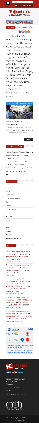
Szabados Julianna (22, 82)
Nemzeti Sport (13, 67)
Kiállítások (9, 213)
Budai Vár (21, 36)
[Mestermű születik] (19, 110)
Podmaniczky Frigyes (22, 71)
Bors (14, 36)
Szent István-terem (15, 85)
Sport (7, 227)
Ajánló (8, 103)
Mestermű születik (14, 121)
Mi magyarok (24, 64)
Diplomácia (9, 195)
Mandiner (10, 60)
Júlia (8, 124)
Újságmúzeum (13, 89)
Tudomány (9, 235)
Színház (8, 231)
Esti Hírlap (26, 39)
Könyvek (14, 103)
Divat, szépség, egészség (13, 198)
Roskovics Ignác (13, 74)
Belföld (8, 191)
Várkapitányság (13, 92)
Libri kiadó (25, 53)
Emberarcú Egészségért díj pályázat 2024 (18, 171)
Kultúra (8, 224)
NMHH (12, 246)
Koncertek (9, 216)
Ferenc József (12, 43)
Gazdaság (9, 205)
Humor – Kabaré (11, 209)
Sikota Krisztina (13, 78)
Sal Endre (26, 74)
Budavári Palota (13, 39)
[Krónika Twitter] (21, 373)
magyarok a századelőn (17, 57)
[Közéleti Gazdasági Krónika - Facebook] (8, 373)
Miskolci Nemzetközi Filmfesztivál (16, 152)
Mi (15, 64)
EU (7, 202)
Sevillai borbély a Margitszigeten (15, 168)
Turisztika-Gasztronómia (25, 103)
